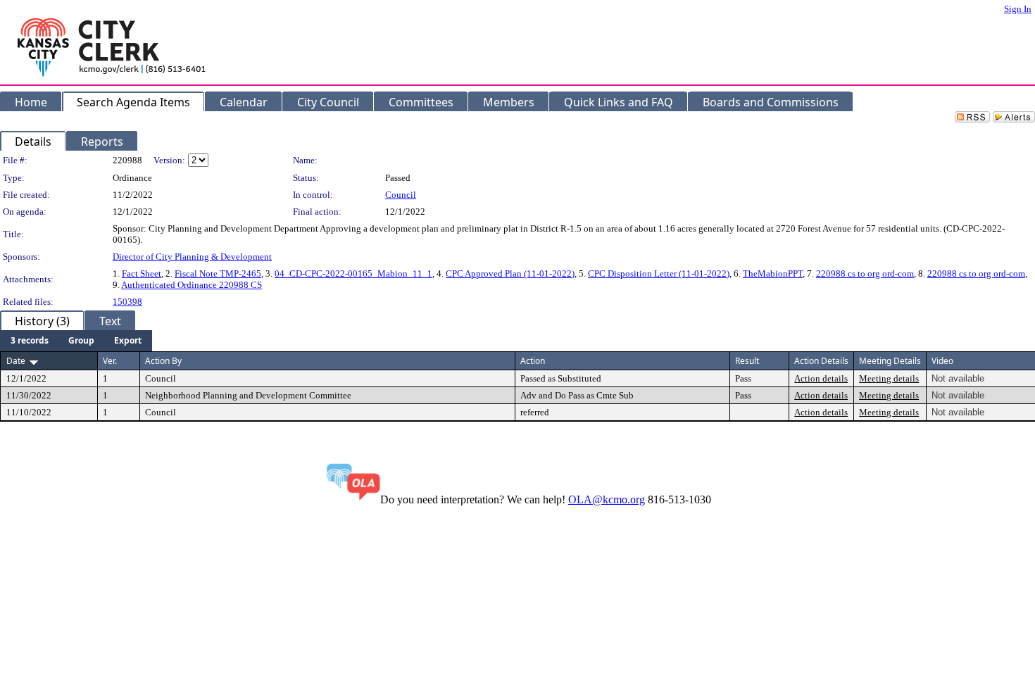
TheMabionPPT (773, 273)
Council (400, 194)
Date (15, 361)
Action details (821, 378)
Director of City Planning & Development (192, 256)
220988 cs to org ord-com (865, 273)
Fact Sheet (141, 273)
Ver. (110, 361)
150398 (127, 301)
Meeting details (889, 378)
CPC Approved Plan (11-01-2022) (510, 273)
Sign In (1017, 9)
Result (747, 361)
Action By (163, 361)
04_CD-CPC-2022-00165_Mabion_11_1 (353, 273)
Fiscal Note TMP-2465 (218, 273)
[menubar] (76, 340)
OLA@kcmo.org (606, 499)
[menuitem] (29, 341)
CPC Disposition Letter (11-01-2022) (658, 273)
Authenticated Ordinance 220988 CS (191, 284)
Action (532, 361)
